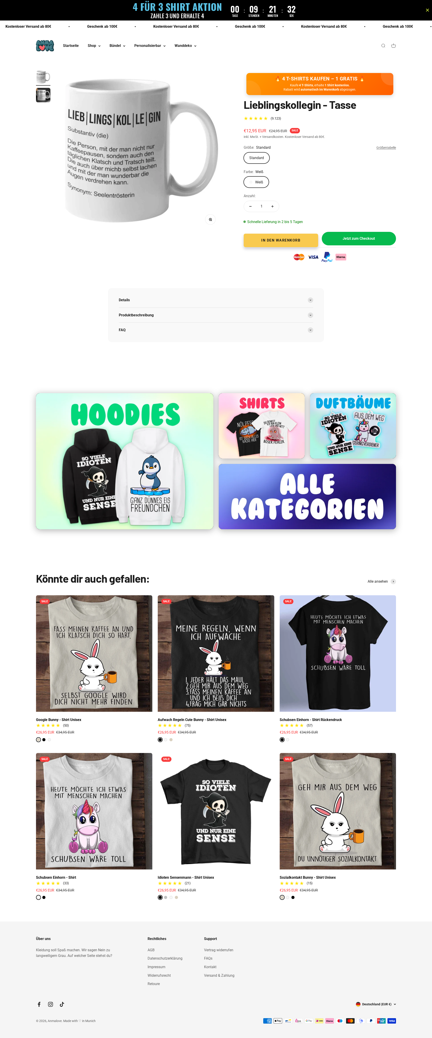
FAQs (208, 958)
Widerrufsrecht (159, 975)
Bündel (115, 46)
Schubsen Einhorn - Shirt (56, 877)
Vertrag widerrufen (218, 950)
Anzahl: (250, 196)
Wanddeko (183, 46)
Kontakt (210, 967)
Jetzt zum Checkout (359, 238)
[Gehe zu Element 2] (43, 96)
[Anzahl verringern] (250, 206)
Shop (92, 46)
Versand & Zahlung (219, 975)
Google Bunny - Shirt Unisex (58, 720)
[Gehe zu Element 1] (43, 78)
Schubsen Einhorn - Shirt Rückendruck (311, 720)
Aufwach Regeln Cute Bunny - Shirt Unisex (192, 720)
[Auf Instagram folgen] (50, 1004)
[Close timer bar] (427, 10)
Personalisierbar (147, 46)
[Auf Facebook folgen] (39, 1004)
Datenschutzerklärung (165, 958)
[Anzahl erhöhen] (272, 206)
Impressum (156, 967)
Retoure (154, 984)
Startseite (71, 46)
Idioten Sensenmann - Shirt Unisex (186, 877)
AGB (151, 950)
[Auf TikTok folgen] (62, 1004)
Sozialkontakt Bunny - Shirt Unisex (308, 877)
